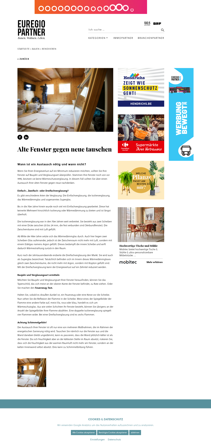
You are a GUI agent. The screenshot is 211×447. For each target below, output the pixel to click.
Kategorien (97, 38)
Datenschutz (114, 439)
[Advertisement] (141, 297)
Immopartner (123, 38)
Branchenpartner (151, 38)
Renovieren (49, 48)
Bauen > (36, 48)
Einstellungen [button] (97, 439)
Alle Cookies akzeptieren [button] (83, 432)
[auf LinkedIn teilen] (26, 137)
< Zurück (23, 59)
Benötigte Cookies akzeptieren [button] (113, 432)
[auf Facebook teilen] (19, 137)
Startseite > (24, 48)
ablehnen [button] (135, 432)
